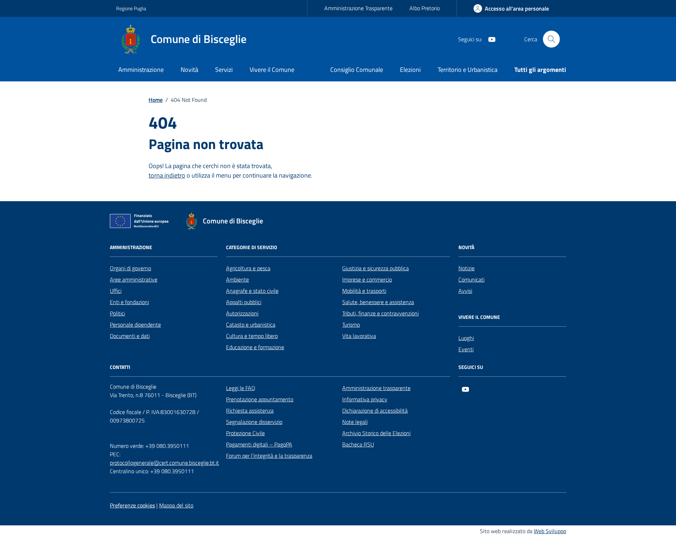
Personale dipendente (135, 324)
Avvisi (465, 290)
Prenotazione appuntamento (259, 399)
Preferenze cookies (132, 505)
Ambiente (237, 279)
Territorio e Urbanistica (467, 69)
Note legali (355, 422)
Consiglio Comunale (356, 69)
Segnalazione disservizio (254, 422)
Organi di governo (130, 268)
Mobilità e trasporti (364, 290)
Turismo (351, 324)
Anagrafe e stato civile (252, 290)
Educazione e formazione (255, 347)
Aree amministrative (133, 279)
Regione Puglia (131, 8)
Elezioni (410, 69)
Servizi (224, 69)
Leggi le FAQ (240, 388)
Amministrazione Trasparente (358, 8)
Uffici (115, 290)
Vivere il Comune (272, 69)
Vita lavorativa (359, 336)
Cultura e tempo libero (252, 336)
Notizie (466, 268)
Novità (189, 69)
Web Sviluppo (550, 531)
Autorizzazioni (242, 313)
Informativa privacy (364, 399)
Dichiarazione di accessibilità (375, 410)
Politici (117, 313)
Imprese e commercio (367, 279)
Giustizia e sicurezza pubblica (375, 268)
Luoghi (466, 338)
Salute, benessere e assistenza (378, 302)
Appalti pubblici (243, 302)
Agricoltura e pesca (248, 268)
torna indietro (167, 175)
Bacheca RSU (358, 444)
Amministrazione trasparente (376, 388)
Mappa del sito (176, 505)
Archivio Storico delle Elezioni (376, 433)
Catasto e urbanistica (250, 324)
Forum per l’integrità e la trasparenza (269, 455)
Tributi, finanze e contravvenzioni (380, 313)
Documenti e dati (130, 336)
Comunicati (471, 279)
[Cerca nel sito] (551, 39)
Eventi (466, 349)
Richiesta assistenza (250, 410)
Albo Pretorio (424, 8)
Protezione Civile (245, 433)
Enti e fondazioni (129, 302)
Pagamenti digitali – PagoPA (259, 444)
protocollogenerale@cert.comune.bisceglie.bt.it (164, 462)
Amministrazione (141, 69)
